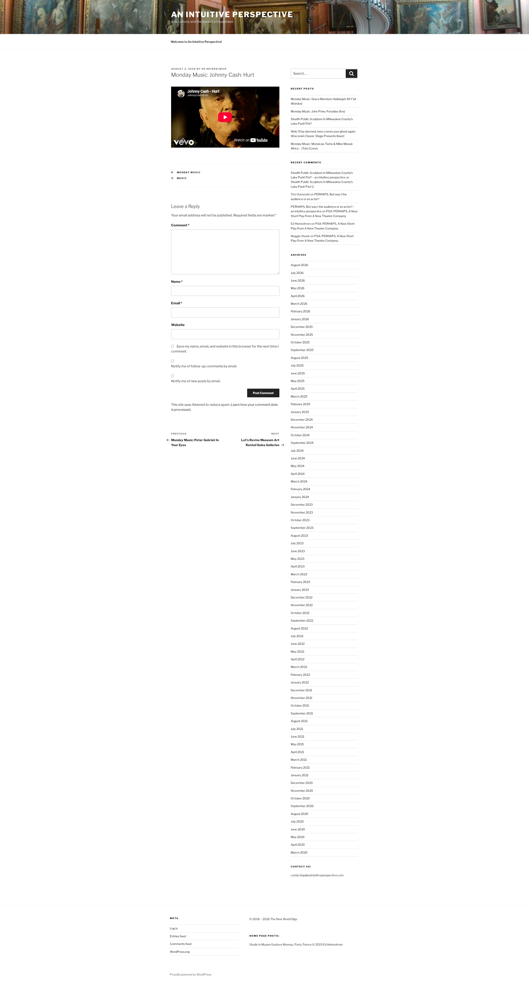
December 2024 (302, 419)
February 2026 (300, 311)
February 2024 (300, 489)
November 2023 (302, 512)
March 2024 (299, 481)
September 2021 (302, 713)
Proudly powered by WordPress (190, 974)
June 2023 (298, 551)
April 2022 (297, 659)
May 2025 (297, 381)
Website (178, 325)
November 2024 (302, 427)
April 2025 (298, 388)
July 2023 (297, 543)
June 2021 (297, 736)
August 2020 (299, 814)
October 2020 (300, 798)
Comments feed (180, 944)
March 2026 (299, 303)
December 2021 (301, 690)
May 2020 (298, 837)
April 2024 (298, 473)
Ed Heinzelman (214, 68)
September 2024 (302, 442)
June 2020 (298, 829)
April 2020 (298, 844)
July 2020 (297, 821)
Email (176, 303)
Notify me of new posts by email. (195, 381)
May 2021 (297, 744)
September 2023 (302, 527)
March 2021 (299, 759)
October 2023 (300, 520)
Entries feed (178, 936)
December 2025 (302, 326)
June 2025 (298, 373)
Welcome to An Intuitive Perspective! (196, 41)
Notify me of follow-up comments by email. (204, 366)
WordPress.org (180, 951)
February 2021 (300, 767)
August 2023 (299, 535)
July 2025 (297, 365)
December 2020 (302, 783)
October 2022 (300, 613)
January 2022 (300, 682)
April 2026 (298, 296)
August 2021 (299, 721)
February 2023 (300, 582)
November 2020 (302, 790)
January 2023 (300, 589)
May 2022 (297, 651)
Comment (180, 225)
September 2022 (302, 620)
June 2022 (298, 643)
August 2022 (299, 628)
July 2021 (297, 729)
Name (177, 282)
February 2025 (300, 404)
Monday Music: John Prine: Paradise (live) (318, 111)
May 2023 (297, 558)
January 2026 (300, 319)
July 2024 (297, 450)
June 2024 (298, 458)
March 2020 (299, 852)
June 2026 (298, 280)
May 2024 (297, 466)
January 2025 (300, 412)
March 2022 (299, 667)
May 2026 (297, 288)
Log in (174, 928)
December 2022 (301, 597)
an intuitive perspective (232, 14)
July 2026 (297, 273)
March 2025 (299, 396)
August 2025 (299, 357)
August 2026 (299, 265)
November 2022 (302, 605)
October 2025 (300, 342)
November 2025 (302, 334)
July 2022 (297, 636)
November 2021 (301, 698)
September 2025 (302, 350)
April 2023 (298, 566)
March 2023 (299, 574)
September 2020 (302, 806)
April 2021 (297, 752)
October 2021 (300, 705)
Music (182, 178)
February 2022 (300, 674)
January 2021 (300, 775)
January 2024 (300, 497)
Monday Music (189, 172)
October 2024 (300, 435)
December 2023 (302, 504)
